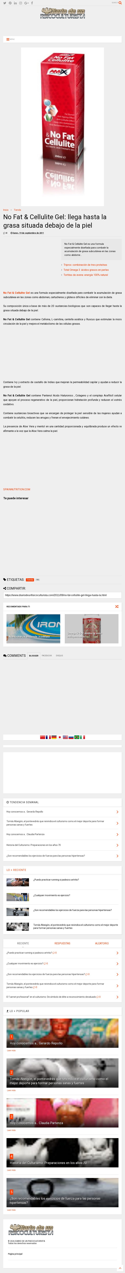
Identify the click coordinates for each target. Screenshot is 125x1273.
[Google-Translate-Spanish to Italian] (82, 739)
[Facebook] (32, 3)
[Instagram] (20, 3)
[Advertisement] (62, 27)
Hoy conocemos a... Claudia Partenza (36, 1123)
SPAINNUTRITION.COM (16, 489)
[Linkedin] (15, 3)
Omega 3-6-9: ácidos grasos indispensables (84, 635)
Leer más (11, 1050)
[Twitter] (4, 3)
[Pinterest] (10, 3)
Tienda (17, 210)
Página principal (15, 1254)
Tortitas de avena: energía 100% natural (86, 274)
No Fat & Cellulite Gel (16, 292)
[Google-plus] (26, 3)
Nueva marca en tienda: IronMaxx (29, 636)
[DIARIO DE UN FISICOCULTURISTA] (62, 17)
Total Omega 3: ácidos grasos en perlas (86, 269)
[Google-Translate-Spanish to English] (65, 739)
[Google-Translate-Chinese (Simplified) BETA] (42, 739)
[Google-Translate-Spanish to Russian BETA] (71, 739)
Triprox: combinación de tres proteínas (85, 264)
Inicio (5, 210)
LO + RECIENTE (16, 870)
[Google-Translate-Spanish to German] (54, 739)
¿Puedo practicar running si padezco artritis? (56, 879)
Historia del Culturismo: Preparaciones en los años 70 (48, 1163)
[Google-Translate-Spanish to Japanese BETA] (59, 739)
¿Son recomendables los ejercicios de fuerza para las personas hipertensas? (72, 910)
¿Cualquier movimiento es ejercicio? (51, 895)
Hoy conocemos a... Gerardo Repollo (36, 1043)
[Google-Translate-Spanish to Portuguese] (76, 739)
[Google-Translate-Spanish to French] (48, 739)
